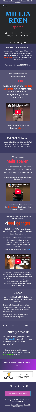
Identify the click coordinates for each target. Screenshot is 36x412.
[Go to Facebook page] (25, 43)
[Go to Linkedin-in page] (19, 43)
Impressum (7, 405)
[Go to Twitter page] (12, 43)
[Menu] (32, 6)
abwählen (12, 339)
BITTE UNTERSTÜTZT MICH (17, 393)
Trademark (20, 405)
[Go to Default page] (15, 43)
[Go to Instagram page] (22, 43)
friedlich (6, 339)
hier (17, 365)
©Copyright (8, 400)
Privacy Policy (27, 405)
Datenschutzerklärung (17, 406)
